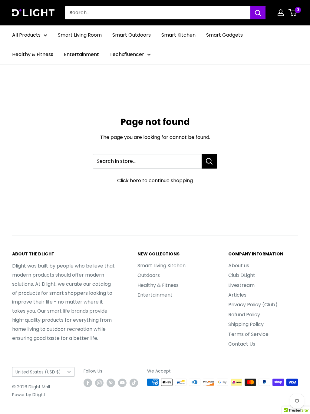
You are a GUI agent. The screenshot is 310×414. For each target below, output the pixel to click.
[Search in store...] (209, 161)
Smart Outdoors (131, 34)
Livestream (241, 285)
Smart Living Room (80, 34)
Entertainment (81, 54)
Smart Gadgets (224, 34)
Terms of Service (248, 334)
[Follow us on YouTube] (122, 383)
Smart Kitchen (178, 34)
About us (238, 265)
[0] (293, 12)
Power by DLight (28, 395)
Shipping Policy (246, 324)
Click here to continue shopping (155, 180)
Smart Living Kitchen (161, 265)
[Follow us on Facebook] (88, 383)
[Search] (257, 12)
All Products (26, 34)
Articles (237, 294)
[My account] (281, 12)
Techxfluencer (127, 54)
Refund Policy (244, 314)
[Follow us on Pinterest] (111, 383)
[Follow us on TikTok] (134, 383)
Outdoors (148, 275)
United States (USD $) (38, 372)
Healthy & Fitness (32, 54)
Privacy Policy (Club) (253, 304)
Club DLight (241, 275)
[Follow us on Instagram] (99, 383)
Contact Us (241, 343)
